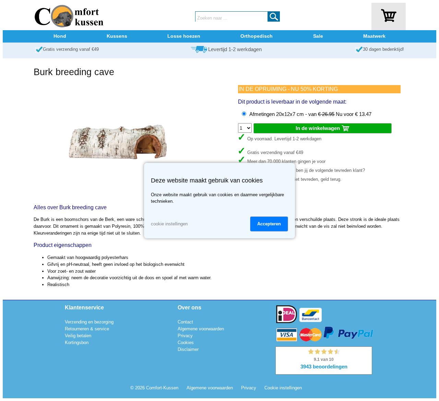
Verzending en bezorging (89, 322)
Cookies (186, 342)
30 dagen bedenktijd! (383, 49)
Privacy (185, 335)
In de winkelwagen (318, 128)
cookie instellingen (169, 223)
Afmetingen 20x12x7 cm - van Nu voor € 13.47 (310, 114)
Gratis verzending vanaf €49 (71, 49)
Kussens (117, 36)
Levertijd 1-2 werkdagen (235, 49)
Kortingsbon (76, 342)
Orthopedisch (256, 36)
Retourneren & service (87, 328)
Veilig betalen (78, 335)
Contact (185, 322)
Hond (60, 36)
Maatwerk (374, 36)
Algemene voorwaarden (201, 328)
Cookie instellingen (283, 387)
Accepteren (269, 223)
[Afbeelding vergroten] (117, 195)
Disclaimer (188, 349)
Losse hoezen (183, 36)
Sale (318, 36)
